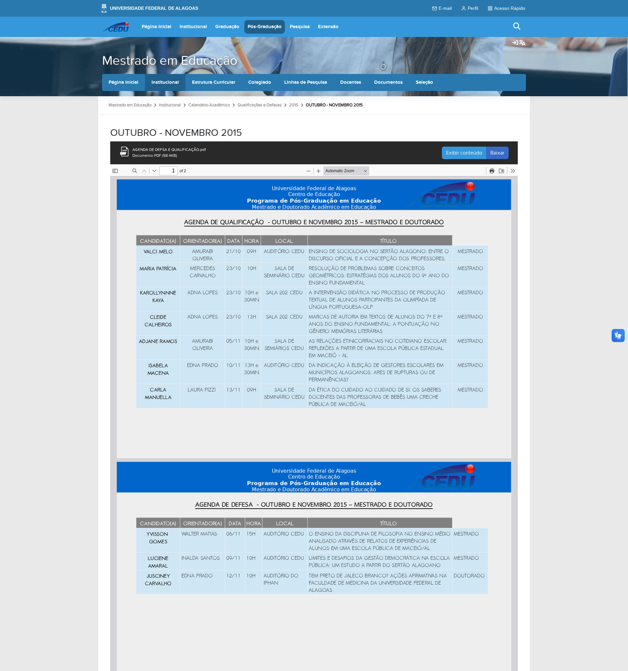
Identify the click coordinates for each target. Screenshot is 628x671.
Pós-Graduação (265, 27)
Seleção (424, 82)
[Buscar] (517, 26)
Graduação (227, 27)
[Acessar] (515, 43)
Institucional (193, 27)
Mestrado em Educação (169, 60)
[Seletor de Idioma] (522, 43)
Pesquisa (300, 27)
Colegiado (259, 82)
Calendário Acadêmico (209, 105)
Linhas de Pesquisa (305, 82)
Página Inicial (156, 27)
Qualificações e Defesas (259, 105)
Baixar (497, 153)
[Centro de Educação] (115, 26)
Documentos (388, 82)
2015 (293, 105)
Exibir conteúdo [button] (464, 153)
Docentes (350, 82)
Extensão (328, 27)
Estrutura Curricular (213, 82)
